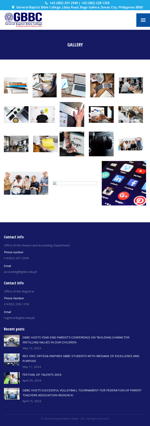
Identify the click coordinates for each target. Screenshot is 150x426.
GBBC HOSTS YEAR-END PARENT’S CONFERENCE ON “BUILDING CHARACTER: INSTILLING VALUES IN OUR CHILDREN (76, 339)
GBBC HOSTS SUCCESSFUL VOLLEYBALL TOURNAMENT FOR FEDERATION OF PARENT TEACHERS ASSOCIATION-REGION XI (82, 392)
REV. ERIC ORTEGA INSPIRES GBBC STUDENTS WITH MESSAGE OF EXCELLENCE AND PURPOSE (80, 358)
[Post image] (12, 341)
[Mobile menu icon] (143, 20)
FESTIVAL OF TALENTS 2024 (41, 374)
